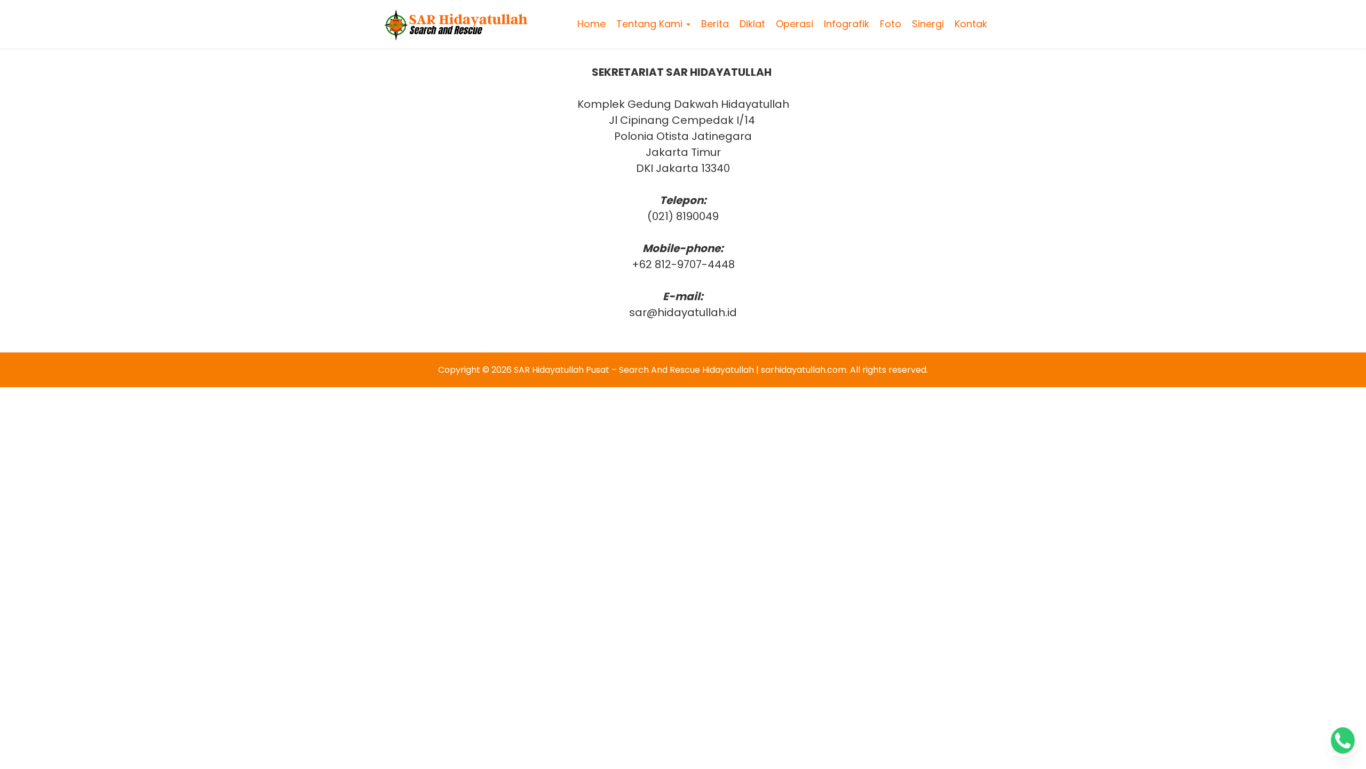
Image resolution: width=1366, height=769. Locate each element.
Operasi (794, 23)
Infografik (846, 23)
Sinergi (928, 23)
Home (591, 23)
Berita (715, 23)
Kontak (971, 23)
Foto (890, 23)
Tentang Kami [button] (650, 23)
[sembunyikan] (1350, 637)
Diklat (752, 23)
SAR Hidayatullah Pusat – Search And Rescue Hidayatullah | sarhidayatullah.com (680, 370)
